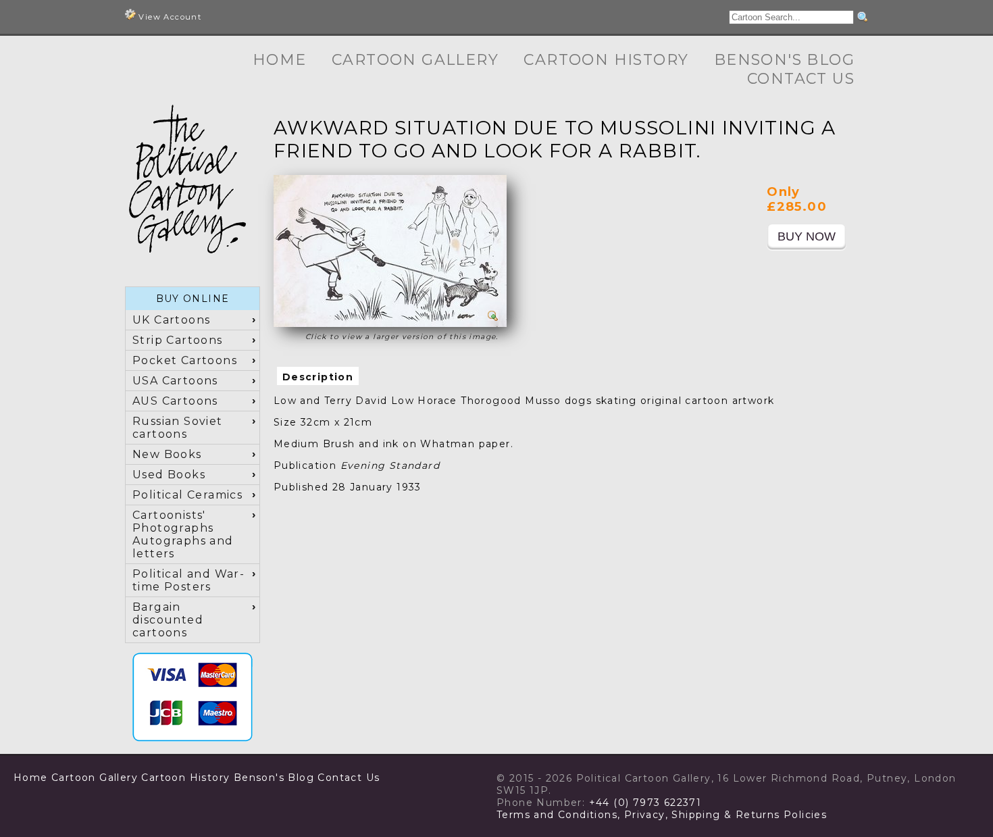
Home (280, 60)
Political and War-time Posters (188, 580)
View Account (168, 17)
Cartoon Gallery (415, 60)
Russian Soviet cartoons (177, 427)
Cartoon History (606, 60)
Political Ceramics (187, 494)
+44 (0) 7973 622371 (645, 802)
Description (317, 377)
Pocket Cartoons (184, 360)
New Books (167, 454)
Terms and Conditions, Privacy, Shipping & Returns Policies (661, 815)
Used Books (168, 474)
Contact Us (801, 79)
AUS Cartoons (175, 401)
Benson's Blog (784, 60)
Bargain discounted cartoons (167, 620)
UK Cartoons (171, 319)
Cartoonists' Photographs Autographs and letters (183, 534)
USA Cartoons (175, 380)
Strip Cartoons (177, 340)
